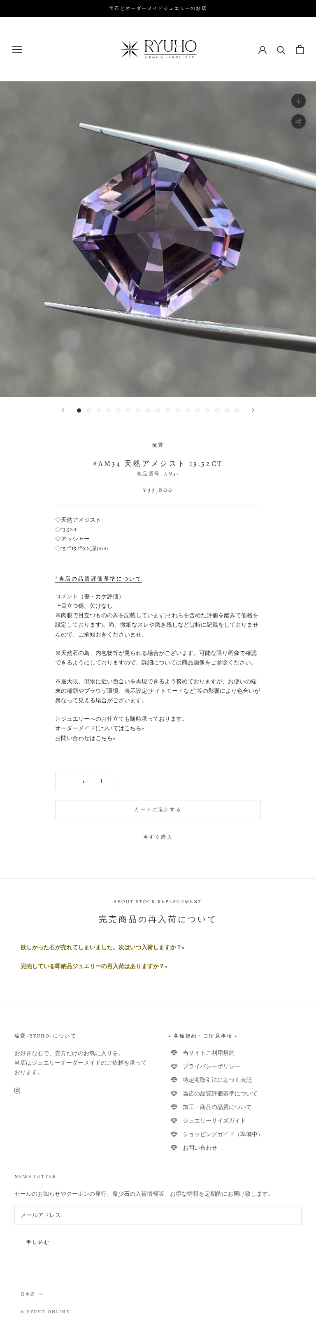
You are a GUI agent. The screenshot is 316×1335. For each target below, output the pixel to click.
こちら (133, 728)
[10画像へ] (168, 410)
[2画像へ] (89, 410)
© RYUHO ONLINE (45, 1312)
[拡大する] (298, 101)
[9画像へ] (158, 410)
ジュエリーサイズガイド (214, 1121)
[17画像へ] (237, 410)
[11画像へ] (178, 410)
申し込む (38, 1242)
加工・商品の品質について (217, 1107)
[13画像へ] (197, 410)
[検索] (281, 49)
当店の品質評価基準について (220, 1094)
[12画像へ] (188, 410)
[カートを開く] (300, 49)
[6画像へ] (128, 410)
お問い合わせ (200, 1148)
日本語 (28, 1294)
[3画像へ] (99, 410)
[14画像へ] (207, 410)
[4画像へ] (109, 410)
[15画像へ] (217, 410)
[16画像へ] (227, 410)
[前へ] (63, 410)
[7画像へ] (138, 410)
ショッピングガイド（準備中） (223, 1134)
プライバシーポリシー (211, 1066)
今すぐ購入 (158, 837)
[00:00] (158, 239)
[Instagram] (17, 1090)
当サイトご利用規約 (209, 1053)
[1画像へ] (79, 410)
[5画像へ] (118, 410)
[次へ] (253, 410)
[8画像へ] (148, 410)
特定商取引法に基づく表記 (217, 1080)
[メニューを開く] (17, 49)
